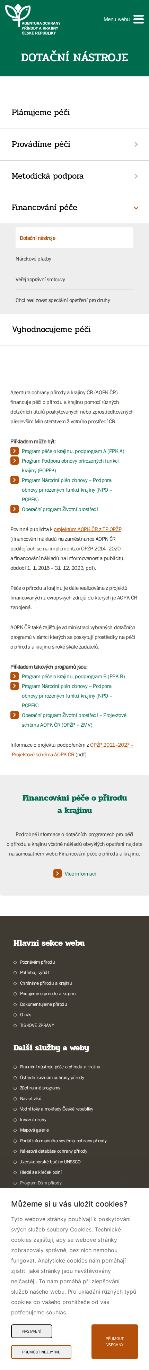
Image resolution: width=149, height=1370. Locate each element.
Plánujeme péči (41, 112)
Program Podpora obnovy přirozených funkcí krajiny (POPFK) (70, 465)
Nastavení (31, 1331)
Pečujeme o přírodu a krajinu (48, 993)
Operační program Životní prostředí (60, 509)
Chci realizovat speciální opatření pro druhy (63, 300)
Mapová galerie (34, 1130)
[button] (124, 19)
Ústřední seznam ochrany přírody (52, 1077)
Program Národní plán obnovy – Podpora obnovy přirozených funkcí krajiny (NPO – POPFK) (67, 489)
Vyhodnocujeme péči (51, 329)
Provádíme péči (41, 144)
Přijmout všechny (115, 1341)
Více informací (80, 873)
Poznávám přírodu (37, 962)
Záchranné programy (40, 1087)
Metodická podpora (48, 176)
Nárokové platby (33, 258)
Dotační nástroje (37, 238)
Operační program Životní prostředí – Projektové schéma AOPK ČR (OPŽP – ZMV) (74, 720)
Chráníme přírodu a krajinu (46, 983)
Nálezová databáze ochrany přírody (53, 1151)
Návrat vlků (30, 1098)
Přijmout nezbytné (41, 1352)
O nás (26, 1014)
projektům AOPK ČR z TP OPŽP (87, 529)
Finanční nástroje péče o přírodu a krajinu (60, 1066)
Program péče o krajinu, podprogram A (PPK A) (73, 451)
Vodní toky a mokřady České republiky (56, 1109)
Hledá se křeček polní (40, 1172)
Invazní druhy (33, 1119)
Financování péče (44, 207)
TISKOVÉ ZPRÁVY (37, 1025)
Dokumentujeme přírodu (43, 1004)
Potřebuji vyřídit (35, 972)
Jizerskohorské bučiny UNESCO (50, 1161)
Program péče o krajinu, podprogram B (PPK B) (73, 676)
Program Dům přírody (40, 1182)
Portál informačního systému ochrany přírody (63, 1140)
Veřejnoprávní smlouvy (40, 279)
